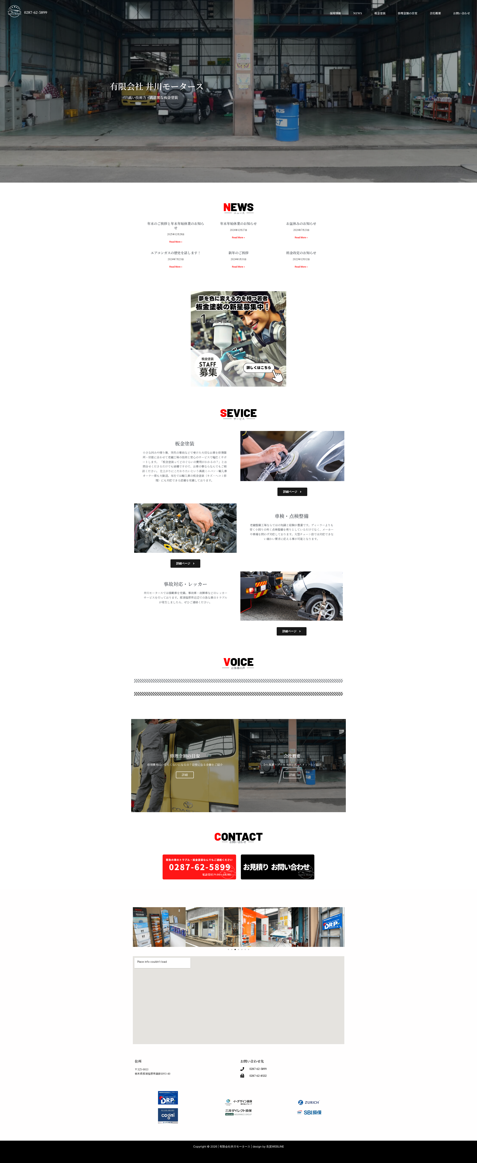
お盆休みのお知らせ (301, 223)
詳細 (185, 775)
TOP (314, 13)
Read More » (175, 242)
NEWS (357, 13)
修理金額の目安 (407, 13)
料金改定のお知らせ (301, 252)
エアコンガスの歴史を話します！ (176, 252)
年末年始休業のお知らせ (238, 223)
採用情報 (335, 13)
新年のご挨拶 (238, 252)
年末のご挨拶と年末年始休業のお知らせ (175, 225)
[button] (137, 927)
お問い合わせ (461, 13)
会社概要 (435, 13)
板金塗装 (380, 13)
